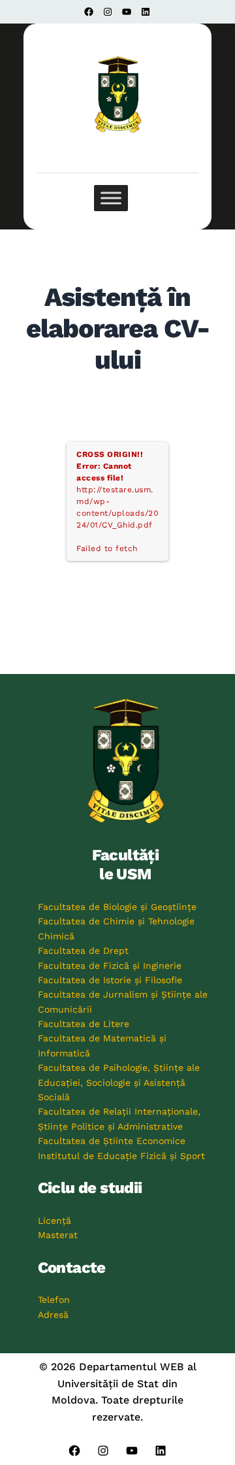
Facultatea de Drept (83, 950)
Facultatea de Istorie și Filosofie (110, 980)
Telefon (54, 1299)
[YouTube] (126, 12)
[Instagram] (108, 12)
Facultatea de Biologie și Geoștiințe (117, 906)
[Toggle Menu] (111, 198)
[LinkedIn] (145, 12)
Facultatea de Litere (83, 1024)
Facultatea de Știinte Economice (111, 1141)
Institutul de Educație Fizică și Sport (121, 1156)
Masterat (58, 1235)
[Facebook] (89, 12)
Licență (54, 1220)
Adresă (53, 1314)
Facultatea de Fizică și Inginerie (109, 965)
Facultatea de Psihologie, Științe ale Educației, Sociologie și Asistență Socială (119, 1082)
